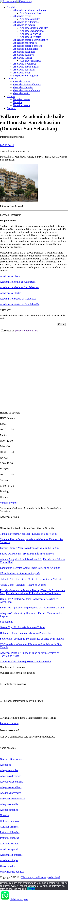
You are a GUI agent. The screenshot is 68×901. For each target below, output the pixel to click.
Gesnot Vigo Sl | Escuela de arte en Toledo (22, 627)
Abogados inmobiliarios (25, 48)
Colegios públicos (9, 821)
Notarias (11, 96)
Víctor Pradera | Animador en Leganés (20, 573)
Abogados (12, 7)
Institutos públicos (9, 837)
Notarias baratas (21, 99)
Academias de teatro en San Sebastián (19, 304)
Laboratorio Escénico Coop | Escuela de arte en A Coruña (30, 567)
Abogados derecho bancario (27, 45)
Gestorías (11, 78)
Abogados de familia (24, 24)
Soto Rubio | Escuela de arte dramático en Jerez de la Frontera (32, 638)
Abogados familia (9, 804)
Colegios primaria (9, 826)
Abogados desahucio (24, 51)
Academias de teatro (10, 293)
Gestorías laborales (23, 87)
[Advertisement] (34, 369)
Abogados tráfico (9, 809)
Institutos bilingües (9, 832)
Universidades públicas (12, 871)
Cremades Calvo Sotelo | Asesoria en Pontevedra (25, 661)
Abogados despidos (23, 54)
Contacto (11, 108)
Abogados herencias (30, 36)
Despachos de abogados (25, 75)
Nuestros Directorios (10, 759)
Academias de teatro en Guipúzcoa (18, 298)
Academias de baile (10, 276)
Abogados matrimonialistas (34, 27)
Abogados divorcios (30, 33)
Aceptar (31, 888)
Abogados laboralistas (24, 63)
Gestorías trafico (21, 93)
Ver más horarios (8, 502)
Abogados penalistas (24, 69)
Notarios (17, 102)
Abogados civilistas (30, 19)
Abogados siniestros (30, 13)
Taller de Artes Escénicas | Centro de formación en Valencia (31, 579)
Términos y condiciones (33, 877)
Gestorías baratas (22, 81)
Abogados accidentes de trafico (29, 10)
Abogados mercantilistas (26, 66)
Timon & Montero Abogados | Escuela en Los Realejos (28, 533)
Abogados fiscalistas (30, 60)
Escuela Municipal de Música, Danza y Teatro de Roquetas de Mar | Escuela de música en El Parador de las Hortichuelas (32, 592)
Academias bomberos (11, 854)
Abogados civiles (22, 16)
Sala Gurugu (6, 621)
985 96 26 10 (7, 145)
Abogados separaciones (32, 30)
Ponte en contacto (9, 723)
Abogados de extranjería (26, 22)
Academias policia (9, 849)
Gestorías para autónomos (26, 90)
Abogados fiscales (22, 57)
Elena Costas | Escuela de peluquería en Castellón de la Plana (32, 607)
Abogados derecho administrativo (30, 39)
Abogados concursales (25, 42)
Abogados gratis (21, 72)
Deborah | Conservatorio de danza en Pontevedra (25, 633)
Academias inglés (9, 860)
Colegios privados (9, 843)
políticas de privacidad (26, 330)
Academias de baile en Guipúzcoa (17, 281)
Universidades (7, 866)
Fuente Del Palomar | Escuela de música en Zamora (27, 553)
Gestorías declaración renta (27, 84)
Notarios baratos (21, 105)
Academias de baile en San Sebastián (19, 287)
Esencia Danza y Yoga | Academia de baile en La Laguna (30, 548)
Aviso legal (54, 877)
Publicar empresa (19, 899)
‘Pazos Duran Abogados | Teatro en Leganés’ (23, 584)
